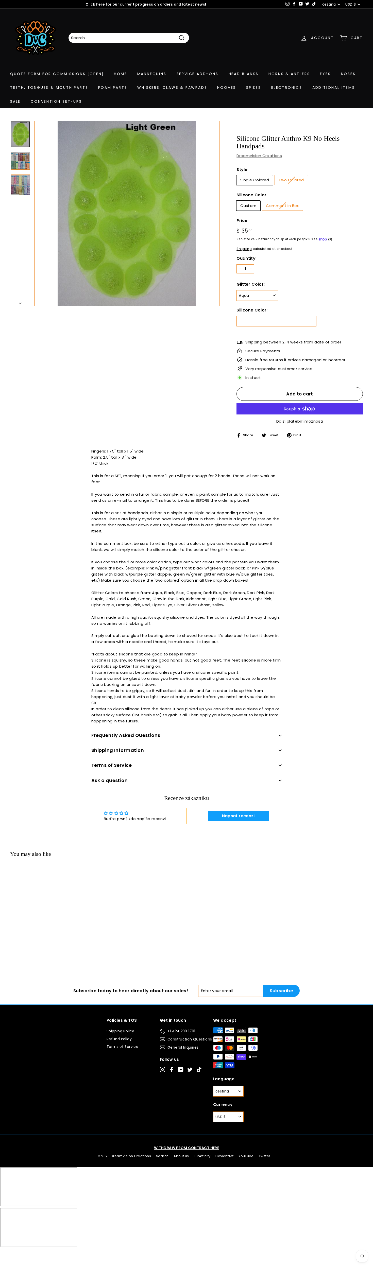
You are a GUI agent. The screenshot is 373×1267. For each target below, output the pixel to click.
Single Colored (254, 180)
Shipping (244, 249)
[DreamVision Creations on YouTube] (180, 1069)
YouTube (246, 1156)
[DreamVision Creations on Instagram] (162, 1069)
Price (241, 220)
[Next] (20, 302)
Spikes (253, 87)
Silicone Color (251, 195)
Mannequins (151, 73)
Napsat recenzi (238, 816)
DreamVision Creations (259, 155)
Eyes (325, 73)
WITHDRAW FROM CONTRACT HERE (186, 1147)
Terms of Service (122, 1046)
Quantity (246, 258)
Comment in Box (282, 205)
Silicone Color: (252, 310)
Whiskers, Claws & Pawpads (172, 87)
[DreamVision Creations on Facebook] (171, 1069)
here (100, 4)
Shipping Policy (120, 1031)
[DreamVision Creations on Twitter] (190, 1069)
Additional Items (333, 87)
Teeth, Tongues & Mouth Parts (49, 87)
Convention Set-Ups (56, 101)
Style (241, 169)
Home (120, 73)
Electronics (286, 87)
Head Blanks (244, 73)
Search (162, 1156)
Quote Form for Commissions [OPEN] (57, 73)
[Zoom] (127, 213)
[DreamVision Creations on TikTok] (199, 1069)
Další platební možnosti (299, 421)
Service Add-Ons (197, 73)
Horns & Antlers (289, 73)
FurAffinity (202, 1156)
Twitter (264, 1156)
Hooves (226, 87)
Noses (348, 73)
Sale (15, 101)
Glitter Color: (250, 284)
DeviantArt (224, 1156)
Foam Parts (112, 87)
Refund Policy (119, 1039)
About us (181, 1156)
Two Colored (291, 180)
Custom (248, 205)
